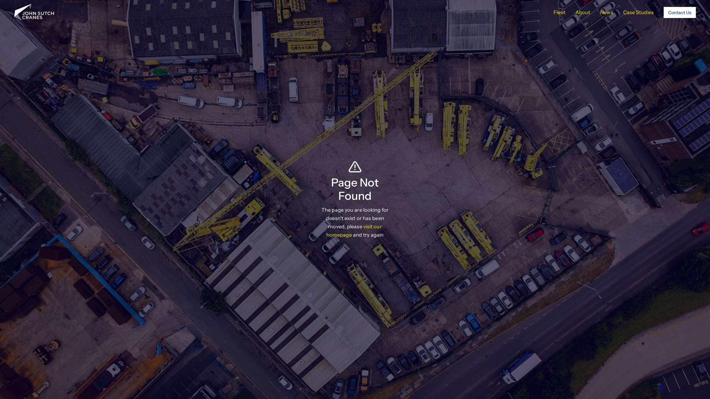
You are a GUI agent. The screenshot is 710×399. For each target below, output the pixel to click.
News (606, 12)
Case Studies (638, 12)
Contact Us (679, 12)
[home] (34, 12)
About (582, 12)
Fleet (560, 12)
